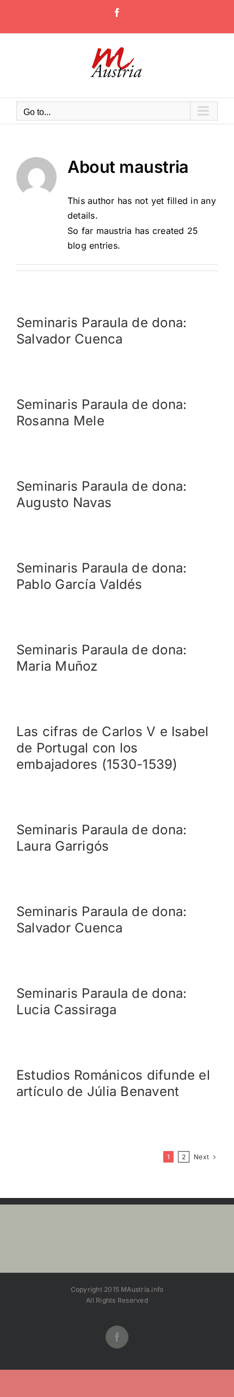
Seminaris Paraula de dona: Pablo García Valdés (101, 576)
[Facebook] (117, 12)
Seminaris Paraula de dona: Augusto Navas (101, 494)
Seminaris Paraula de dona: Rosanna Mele (101, 412)
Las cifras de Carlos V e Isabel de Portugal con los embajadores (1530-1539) (112, 748)
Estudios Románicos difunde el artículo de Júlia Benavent (113, 1083)
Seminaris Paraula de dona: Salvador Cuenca (101, 331)
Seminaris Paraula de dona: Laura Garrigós (101, 838)
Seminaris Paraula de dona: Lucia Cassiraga (101, 1001)
